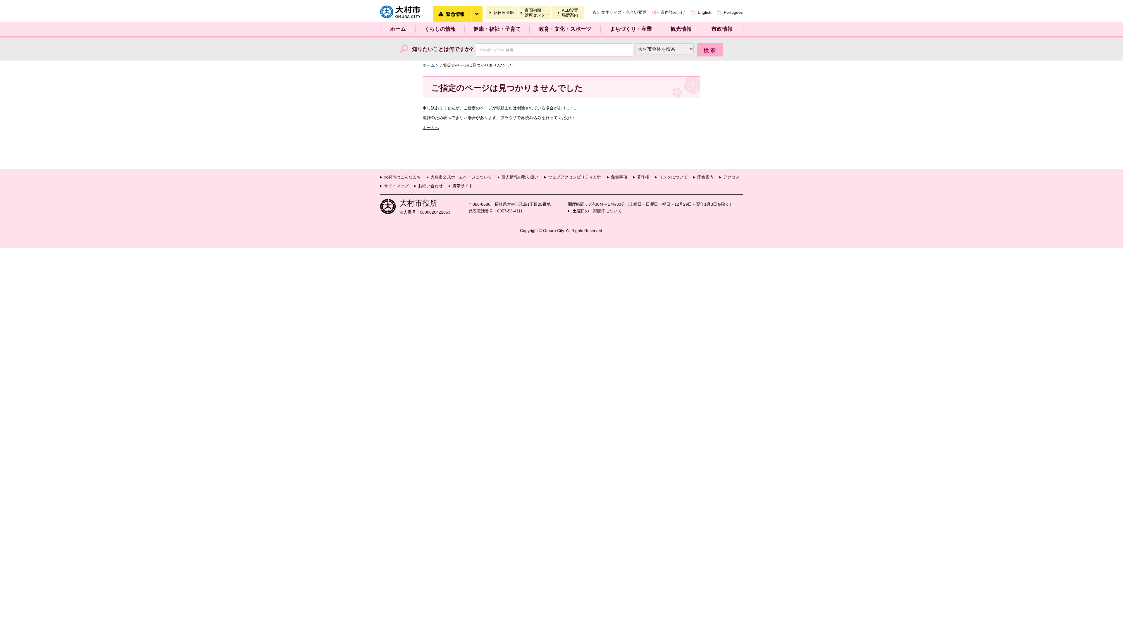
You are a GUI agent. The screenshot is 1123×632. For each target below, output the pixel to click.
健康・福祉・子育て (497, 29)
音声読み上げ (673, 12)
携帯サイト (462, 185)
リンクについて (673, 177)
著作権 (643, 177)
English (704, 12)
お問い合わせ (430, 185)
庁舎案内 (705, 177)
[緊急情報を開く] (477, 14)
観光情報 (681, 29)
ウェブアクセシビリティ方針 (574, 177)
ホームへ (431, 127)
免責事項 (619, 177)
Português (733, 12)
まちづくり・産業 (631, 29)
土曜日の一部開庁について (597, 211)
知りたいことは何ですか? (442, 49)
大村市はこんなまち (402, 177)
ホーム (398, 29)
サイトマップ (396, 185)
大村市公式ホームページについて (461, 177)
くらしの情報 (440, 29)
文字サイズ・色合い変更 (623, 12)
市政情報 (722, 29)
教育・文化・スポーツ (565, 29)
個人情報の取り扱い (520, 177)
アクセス (731, 177)
